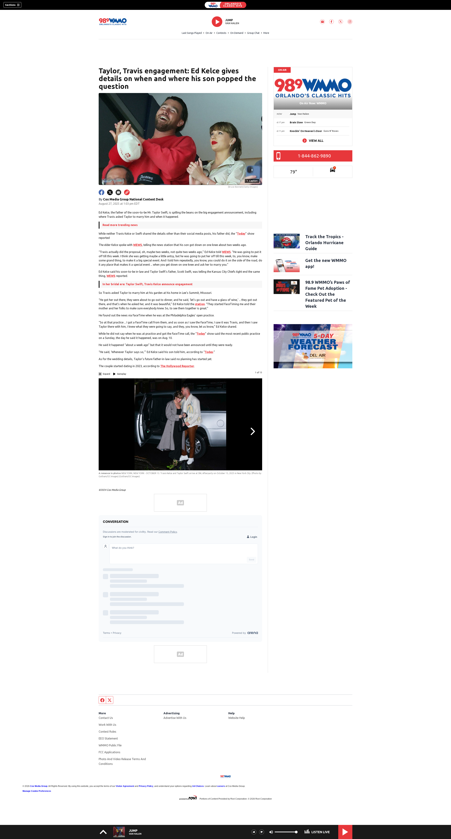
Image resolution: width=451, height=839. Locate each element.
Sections (10, 5)
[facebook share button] (101, 192)
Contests (221, 33)
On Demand (236, 33)
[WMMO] (225, 4)
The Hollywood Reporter (177, 366)
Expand (106, 374)
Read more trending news (120, 225)
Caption (252, 180)
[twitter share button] (110, 192)
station (200, 304)
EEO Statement (108, 738)
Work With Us (107, 724)
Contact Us (106, 717)
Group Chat (253, 33)
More (266, 33)
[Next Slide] (252, 431)
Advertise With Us (174, 717)
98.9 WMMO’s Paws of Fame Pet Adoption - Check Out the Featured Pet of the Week (327, 294)
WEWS (137, 244)
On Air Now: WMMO (312, 103)
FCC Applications (109, 752)
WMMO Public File (110, 745)
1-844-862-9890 (314, 155)
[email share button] (118, 192)
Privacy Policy (146, 786)
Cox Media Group (38, 786)
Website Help (236, 717)
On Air (209, 33)
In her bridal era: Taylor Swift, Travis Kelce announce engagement (148, 284)
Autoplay (121, 374)
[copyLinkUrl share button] (127, 192)
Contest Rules (107, 731)
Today (241, 233)
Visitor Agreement (125, 786)
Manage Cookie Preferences (37, 791)
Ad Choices (198, 786)
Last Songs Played (192, 33)
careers (221, 786)
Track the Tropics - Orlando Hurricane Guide (324, 242)
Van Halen (232, 23)
